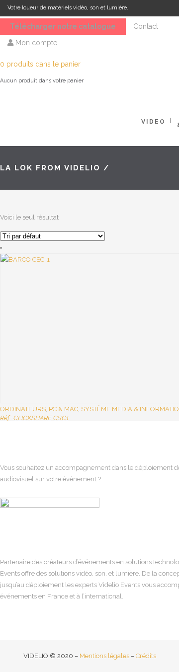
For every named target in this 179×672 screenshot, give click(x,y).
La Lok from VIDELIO (50, 167)
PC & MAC (63, 409)
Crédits (146, 656)
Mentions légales (104, 656)
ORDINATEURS (23, 409)
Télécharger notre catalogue (63, 26)
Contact (145, 26)
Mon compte (35, 43)
